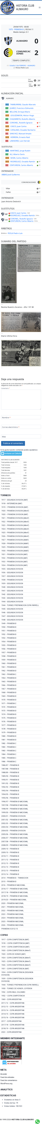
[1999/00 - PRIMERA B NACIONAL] (21, 812)
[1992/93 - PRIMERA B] (21, 787)
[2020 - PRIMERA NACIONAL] (21, 903)
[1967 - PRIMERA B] (21, 689)
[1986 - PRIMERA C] (21, 761)
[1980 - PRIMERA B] (21, 736)
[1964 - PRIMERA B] (21, 678)
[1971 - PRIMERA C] (21, 703)
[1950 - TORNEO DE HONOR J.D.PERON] (21, 988)
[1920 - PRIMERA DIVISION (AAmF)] (21, 511)
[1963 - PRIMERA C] (21, 674)
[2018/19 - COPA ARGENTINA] (21, 1028)
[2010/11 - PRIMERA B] (21, 856)
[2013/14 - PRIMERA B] (21, 874)
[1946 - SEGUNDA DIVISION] (21, 612)
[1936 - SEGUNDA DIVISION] (21, 572)
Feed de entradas (7, 1077)
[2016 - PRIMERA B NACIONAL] (21, 885)
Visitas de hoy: (10, 1103)
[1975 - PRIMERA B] (21, 718)
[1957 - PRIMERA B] (21, 652)
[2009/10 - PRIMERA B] (21, 849)
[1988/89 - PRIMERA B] (21, 772)
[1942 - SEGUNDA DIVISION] (21, 594)
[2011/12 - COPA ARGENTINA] (21, 1003)
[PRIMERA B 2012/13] (21, 929)
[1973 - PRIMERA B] (21, 711)
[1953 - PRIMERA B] (21, 638)
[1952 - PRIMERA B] (21, 634)
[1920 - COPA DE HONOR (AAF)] (21, 954)
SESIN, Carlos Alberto (19, 158)
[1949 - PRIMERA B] (21, 623)
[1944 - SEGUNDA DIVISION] (21, 601)
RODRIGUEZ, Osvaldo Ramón (22, 161)
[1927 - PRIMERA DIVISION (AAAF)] (21, 540)
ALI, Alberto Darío (17, 154)
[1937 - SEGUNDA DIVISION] (21, 576)
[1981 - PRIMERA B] (21, 740)
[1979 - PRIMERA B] (21, 732)
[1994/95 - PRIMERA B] (21, 794)
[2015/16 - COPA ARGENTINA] (21, 1017)
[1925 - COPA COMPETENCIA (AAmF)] (21, 961)
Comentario (5, 388)
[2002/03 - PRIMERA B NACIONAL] (21, 823)
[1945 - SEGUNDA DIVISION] (21, 609)
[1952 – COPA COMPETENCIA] (21, 996)
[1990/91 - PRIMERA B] (21, 780)
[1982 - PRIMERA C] (21, 743)
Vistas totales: (10, 1106)
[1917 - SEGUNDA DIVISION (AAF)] (21, 500)
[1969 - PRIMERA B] (21, 696)
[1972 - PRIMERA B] (21, 707)
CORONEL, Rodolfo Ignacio (21, 122)
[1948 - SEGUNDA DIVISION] (21, 620)
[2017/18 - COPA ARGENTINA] (21, 1025)
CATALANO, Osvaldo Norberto (23, 130)
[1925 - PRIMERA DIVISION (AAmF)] (21, 532)
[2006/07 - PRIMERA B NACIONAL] (21, 838)
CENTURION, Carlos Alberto (21, 165)
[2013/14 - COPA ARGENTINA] (21, 1010)
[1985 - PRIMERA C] (21, 758)
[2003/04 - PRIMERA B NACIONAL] (21, 827)
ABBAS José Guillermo (11, 174)
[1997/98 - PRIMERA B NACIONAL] (21, 805)
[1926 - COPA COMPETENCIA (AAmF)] (21, 965)
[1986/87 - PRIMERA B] (21, 765)
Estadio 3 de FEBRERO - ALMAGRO (22, 65)
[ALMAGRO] (21, 41)
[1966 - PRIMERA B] (21, 685)
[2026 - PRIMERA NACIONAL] (21, 925)
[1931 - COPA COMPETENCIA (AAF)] (21, 968)
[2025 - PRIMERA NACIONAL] (21, 921)
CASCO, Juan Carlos (18, 126)
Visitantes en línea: (11, 1100)
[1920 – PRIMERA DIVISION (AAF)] (21, 514)
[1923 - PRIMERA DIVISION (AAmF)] (21, 525)
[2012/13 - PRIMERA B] (21, 863)
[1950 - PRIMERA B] (21, 627)
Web (4, 437)
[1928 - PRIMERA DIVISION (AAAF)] (21, 543)
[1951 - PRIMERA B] (21, 631)
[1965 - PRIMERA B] (21, 681)
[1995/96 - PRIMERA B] (21, 798)
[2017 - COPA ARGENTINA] (21, 1021)
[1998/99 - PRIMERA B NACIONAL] (21, 809)
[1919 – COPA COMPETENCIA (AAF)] (21, 947)
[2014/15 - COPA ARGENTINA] (21, 1014)
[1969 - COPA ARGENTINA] (21, 999)
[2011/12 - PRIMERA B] (21, 860)
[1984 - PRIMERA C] (21, 754)
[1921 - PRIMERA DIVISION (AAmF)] (21, 518)
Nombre (6, 417)
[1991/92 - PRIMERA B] (21, 783)
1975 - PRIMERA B (16, 29)
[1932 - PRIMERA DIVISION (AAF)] (21, 558)
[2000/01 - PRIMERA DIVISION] (21, 816)
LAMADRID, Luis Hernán (20, 141)
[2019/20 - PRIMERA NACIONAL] (21, 900)
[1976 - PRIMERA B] (21, 721)
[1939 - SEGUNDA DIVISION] (21, 583)
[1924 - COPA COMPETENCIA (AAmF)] (21, 958)
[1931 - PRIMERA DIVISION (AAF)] (21, 554)
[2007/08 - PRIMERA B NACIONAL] (21, 841)
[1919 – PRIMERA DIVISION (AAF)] (21, 507)
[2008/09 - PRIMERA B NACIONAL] (21, 845)
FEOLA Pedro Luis (15, 233)
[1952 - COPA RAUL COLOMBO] (21, 992)
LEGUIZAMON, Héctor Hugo (22, 115)
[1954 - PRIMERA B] (21, 641)
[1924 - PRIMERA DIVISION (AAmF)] (21, 529)
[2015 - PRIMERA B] (21, 881)
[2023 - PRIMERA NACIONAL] (21, 914)
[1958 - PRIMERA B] (21, 656)
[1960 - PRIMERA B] (21, 663)
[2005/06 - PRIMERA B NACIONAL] (21, 834)
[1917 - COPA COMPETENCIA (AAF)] (21, 939)
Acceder (3, 1074)
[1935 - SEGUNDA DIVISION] (21, 569)
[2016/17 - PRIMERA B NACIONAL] (21, 889)
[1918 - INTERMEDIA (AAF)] (21, 503)
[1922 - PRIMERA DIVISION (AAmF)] (21, 522)
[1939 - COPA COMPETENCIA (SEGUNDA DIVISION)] (21, 980)
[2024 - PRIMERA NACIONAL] (21, 918)
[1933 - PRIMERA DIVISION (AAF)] (21, 561)
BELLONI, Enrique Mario (20, 112)
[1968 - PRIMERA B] (21, 692)
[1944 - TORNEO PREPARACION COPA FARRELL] (21, 605)
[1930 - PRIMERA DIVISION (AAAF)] (21, 551)
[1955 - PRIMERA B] (21, 645)
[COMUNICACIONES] (21, 52)
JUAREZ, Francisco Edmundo (21, 108)
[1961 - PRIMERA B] (21, 667)
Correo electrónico (10, 427)
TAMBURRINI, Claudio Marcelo (23, 104)
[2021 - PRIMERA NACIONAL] (21, 907)
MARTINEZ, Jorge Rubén (20, 150)
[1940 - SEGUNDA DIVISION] (21, 587)
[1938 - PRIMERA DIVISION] (21, 580)
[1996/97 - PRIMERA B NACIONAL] (21, 801)
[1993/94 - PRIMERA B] (21, 790)
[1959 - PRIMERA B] (21, 660)
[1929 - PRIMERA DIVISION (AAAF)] (21, 547)
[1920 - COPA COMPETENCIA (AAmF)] (21, 950)
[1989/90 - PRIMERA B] (21, 776)
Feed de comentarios (8, 1080)
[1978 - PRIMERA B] (21, 729)
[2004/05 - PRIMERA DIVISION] (21, 830)
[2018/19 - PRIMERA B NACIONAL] (21, 896)
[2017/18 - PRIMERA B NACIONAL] (21, 892)
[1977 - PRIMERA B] (21, 725)
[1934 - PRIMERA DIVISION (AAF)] (21, 565)
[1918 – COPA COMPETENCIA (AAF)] (21, 943)
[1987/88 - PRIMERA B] (21, 769)
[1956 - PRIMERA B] (21, 649)
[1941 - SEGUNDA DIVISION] (21, 591)
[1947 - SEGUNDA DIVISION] (21, 616)
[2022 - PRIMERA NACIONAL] (21, 910)
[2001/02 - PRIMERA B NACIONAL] (21, 820)
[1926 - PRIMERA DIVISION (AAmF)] (21, 536)
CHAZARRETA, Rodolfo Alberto (22, 119)
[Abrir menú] (40, 7)
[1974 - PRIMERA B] (21, 714)
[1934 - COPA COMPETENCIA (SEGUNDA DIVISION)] (21, 974)
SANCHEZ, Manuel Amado (20, 133)
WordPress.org (6, 1083)
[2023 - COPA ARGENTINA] (21, 1032)
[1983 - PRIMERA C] (21, 747)
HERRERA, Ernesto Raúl (20, 137)
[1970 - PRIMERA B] (21, 700)
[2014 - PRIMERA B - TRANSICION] (21, 878)
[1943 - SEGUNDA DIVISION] (21, 598)
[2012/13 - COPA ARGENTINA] (21, 1006)
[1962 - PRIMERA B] (21, 671)
